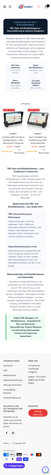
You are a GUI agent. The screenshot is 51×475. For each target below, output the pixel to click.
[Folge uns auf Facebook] (6, 433)
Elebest (13, 134)
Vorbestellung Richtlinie (9, 391)
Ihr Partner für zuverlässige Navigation (34, 368)
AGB (5, 370)
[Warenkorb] (46, 7)
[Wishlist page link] (38, 6)
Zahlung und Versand (12, 385)
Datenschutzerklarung (12, 380)
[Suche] (10, 7)
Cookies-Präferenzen (12, 397)
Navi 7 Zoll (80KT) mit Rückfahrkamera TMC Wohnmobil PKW (38, 140)
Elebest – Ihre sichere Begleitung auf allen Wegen (37, 379)
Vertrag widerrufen (38, 413)
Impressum (8, 365)
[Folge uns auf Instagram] (13, 433)
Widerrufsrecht (9, 375)
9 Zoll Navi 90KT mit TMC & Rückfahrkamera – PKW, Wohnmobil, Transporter (13, 140)
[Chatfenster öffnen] (45, 469)
